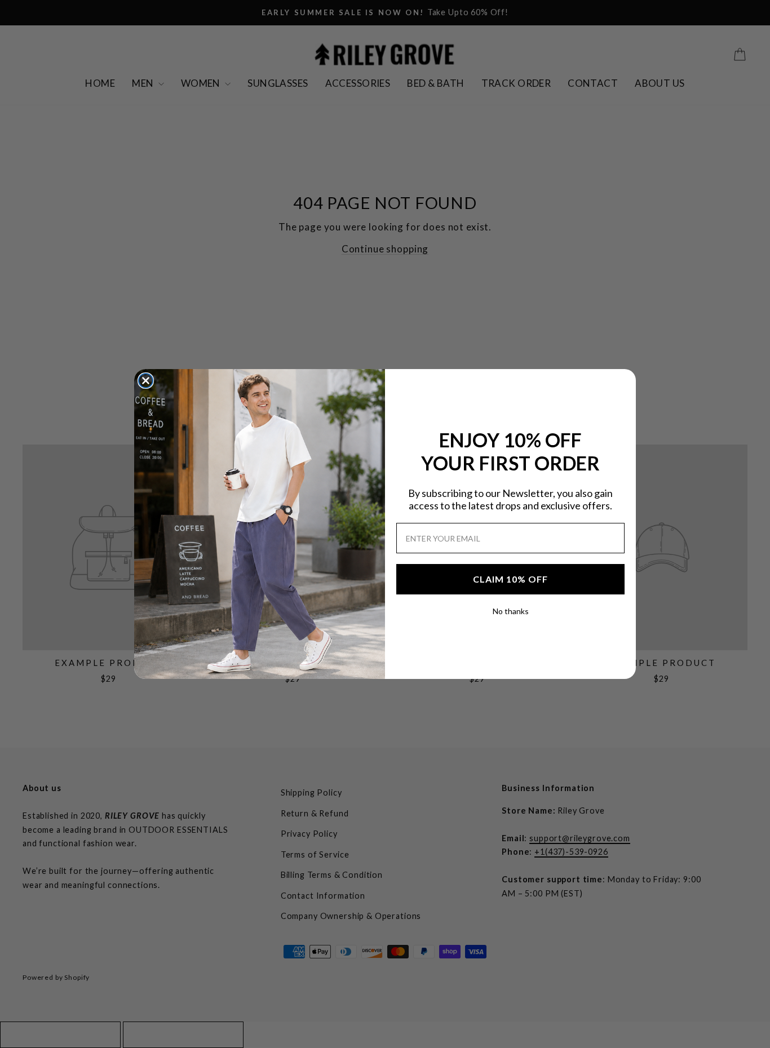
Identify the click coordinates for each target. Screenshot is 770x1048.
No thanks (511, 611)
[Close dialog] (146, 381)
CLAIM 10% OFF (510, 579)
